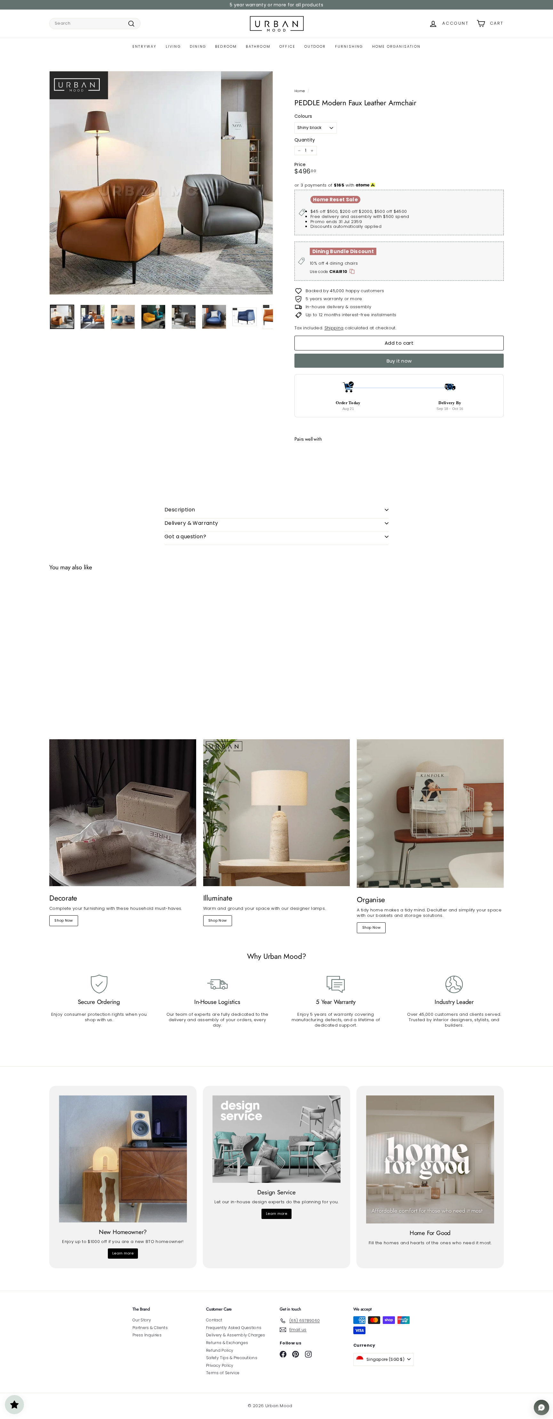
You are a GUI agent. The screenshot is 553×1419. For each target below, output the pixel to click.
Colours (303, 116)
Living (173, 46)
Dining (198, 46)
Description (179, 509)
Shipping (334, 328)
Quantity (304, 140)
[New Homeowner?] (123, 1158)
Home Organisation (396, 46)
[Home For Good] (430, 1159)
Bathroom (258, 46)
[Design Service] (276, 1138)
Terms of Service (222, 1372)
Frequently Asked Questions (233, 1327)
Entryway (144, 46)
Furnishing (349, 46)
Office (287, 46)
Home (299, 90)
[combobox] (94, 23)
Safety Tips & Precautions (231, 1357)
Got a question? (185, 536)
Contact (214, 1320)
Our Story (141, 1320)
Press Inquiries (147, 1335)
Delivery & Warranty (191, 523)
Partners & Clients (150, 1327)
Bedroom (226, 46)
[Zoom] (161, 182)
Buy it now (399, 360)
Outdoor (315, 46)
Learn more (122, 1253)
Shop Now (63, 920)
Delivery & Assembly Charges (235, 1335)
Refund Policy (219, 1350)
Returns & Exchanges (227, 1342)
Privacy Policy (220, 1365)
